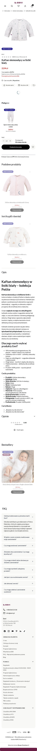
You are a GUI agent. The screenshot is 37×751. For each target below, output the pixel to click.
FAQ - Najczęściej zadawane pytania (14, 654)
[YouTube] (12, 631)
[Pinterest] (16, 631)
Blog (4, 657)
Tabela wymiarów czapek (10, 698)
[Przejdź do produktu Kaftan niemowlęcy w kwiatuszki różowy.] (17, 185)
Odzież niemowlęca (18, 11)
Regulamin (6, 665)
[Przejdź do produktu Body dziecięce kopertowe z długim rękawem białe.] (18, 466)
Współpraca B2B (8, 651)
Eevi (3, 54)
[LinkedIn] (20, 631)
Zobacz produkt (16, 210)
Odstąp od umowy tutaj (10, 643)
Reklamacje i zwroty (9, 684)
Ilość (3, 137)
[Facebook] (4, 631)
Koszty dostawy (8, 692)
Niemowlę (7, 11)
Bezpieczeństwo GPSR (10, 689)
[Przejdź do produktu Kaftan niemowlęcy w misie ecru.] (17, 237)
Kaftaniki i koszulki (30, 11)
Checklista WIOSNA (9, 711)
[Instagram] (8, 631)
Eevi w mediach (8, 678)
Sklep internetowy (18, 745)
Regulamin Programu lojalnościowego (14, 687)
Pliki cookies (7, 701)
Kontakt (5, 646)
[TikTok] (24, 631)
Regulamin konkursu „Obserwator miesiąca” (16, 681)
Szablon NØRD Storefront (18, 739)
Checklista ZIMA (8, 720)
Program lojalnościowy (10, 649)
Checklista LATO (8, 714)
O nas (5, 640)
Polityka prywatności (9, 703)
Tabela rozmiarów (8, 695)
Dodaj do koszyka (16, 147)
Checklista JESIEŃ (9, 717)
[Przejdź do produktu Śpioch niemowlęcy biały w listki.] (10, 115)
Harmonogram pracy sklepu (11, 675)
